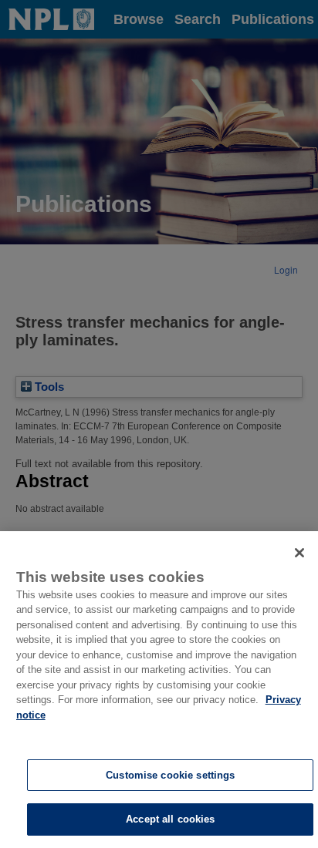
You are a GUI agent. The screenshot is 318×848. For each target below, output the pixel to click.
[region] (159, 689)
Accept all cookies (170, 819)
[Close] (299, 553)
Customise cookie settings (170, 775)
